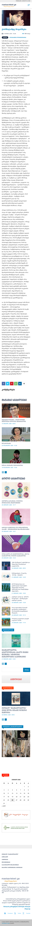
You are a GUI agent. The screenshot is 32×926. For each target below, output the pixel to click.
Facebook (10, 913)
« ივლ (4, 806)
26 (12, 800)
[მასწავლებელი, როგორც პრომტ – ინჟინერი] (6, 576)
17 (4, 796)
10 (4, 793)
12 (12, 793)
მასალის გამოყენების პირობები (12, 867)
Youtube (28, 913)
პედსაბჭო (5, 857)
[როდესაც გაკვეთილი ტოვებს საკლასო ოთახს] (6, 622)
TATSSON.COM (5, 923)
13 (16, 793)
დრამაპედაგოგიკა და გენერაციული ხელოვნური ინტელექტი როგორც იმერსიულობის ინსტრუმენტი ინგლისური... (20, 587)
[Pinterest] (12, 383)
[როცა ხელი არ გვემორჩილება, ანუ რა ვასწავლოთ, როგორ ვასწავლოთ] (16, 543)
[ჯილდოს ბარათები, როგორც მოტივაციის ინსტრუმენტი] (16, 490)
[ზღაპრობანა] (16, 434)
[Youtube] (23, 913)
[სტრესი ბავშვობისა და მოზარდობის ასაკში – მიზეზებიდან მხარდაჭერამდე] (16, 517)
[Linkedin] (20, 383)
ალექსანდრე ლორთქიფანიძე (17, 37)
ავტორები (5, 859)
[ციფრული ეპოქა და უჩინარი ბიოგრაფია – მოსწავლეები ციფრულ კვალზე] (6, 600)
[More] (24, 383)
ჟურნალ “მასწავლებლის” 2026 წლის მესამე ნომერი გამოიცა (14, 710)
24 (4, 800)
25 (8, 800)
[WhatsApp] (16, 383)
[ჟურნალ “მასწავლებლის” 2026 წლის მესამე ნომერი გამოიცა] (16, 699)
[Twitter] (7, 383)
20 (16, 796)
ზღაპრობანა (6, 443)
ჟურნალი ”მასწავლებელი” (10, 854)
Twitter (19, 913)
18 (8, 796)
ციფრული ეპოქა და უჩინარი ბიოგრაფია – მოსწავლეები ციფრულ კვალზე (20, 598)
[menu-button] (28, 5)
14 (20, 793)
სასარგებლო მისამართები (10, 864)
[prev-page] (3, 472)
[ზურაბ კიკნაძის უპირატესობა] (16, 456)
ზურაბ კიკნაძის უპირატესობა (12, 465)
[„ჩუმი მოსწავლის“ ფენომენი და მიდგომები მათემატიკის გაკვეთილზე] (6, 566)
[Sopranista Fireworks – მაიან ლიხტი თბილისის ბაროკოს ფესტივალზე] (16, 411)
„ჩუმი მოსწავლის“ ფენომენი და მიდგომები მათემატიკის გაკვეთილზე (21, 564)
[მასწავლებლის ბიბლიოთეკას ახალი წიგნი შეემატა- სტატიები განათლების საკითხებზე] (16, 641)
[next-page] (6, 472)
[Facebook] (3, 383)
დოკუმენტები (6, 862)
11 (8, 793)
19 (12, 796)
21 (20, 796)
